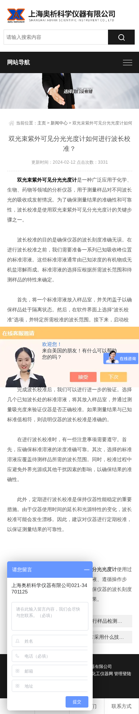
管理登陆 (122, 673)
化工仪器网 (102, 673)
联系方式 (122, 706)
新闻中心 (59, 123)
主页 (41, 123)
